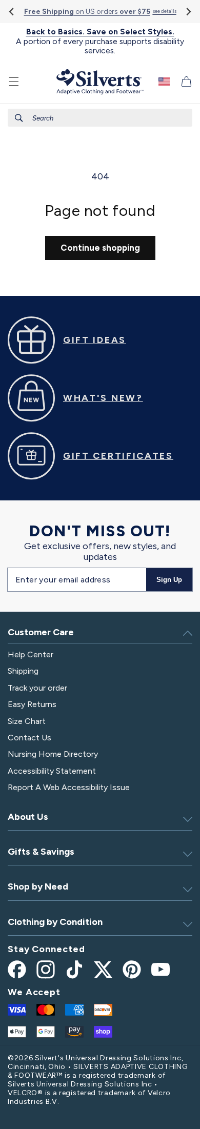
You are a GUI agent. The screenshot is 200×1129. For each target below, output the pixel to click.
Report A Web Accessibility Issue (69, 787)
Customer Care (41, 632)
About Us (28, 816)
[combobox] (100, 118)
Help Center (30, 654)
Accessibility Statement (52, 771)
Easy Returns (32, 704)
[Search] (19, 118)
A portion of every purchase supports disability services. (100, 41)
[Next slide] (188, 11)
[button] (14, 81)
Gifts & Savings (41, 851)
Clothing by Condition (55, 922)
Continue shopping (100, 248)
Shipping (23, 671)
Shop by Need (38, 886)
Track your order (37, 688)
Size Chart (27, 721)
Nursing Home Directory (53, 754)
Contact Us (29, 737)
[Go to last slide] (12, 11)
